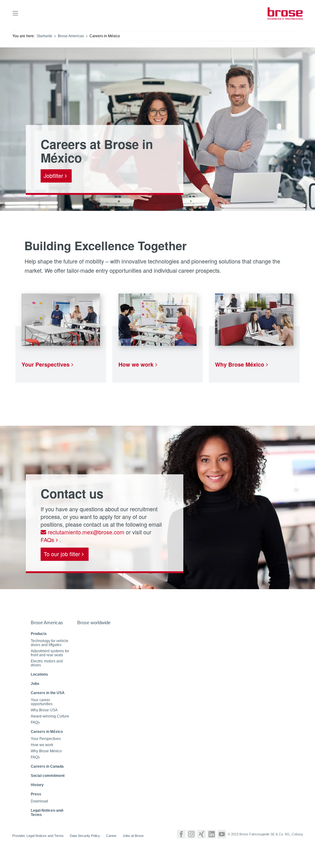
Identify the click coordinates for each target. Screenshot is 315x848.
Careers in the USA (48, 693)
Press (36, 794)
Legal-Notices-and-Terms (47, 812)
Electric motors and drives (47, 663)
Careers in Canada (47, 766)
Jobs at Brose (133, 836)
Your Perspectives (46, 364)
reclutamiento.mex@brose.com (85, 532)
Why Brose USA (44, 710)
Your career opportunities (42, 702)
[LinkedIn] (211, 834)
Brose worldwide (93, 622)
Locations (39, 674)
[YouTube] (221, 834)
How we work (136, 364)
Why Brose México (239, 364)
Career (111, 836)
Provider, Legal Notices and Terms (38, 836)
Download (39, 801)
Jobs (35, 683)
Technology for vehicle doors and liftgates (49, 643)
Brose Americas (71, 36)
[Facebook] (181, 834)
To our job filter (62, 554)
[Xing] (201, 834)
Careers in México (47, 731)
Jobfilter (53, 175)
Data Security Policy (85, 836)
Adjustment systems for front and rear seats (50, 653)
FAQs (47, 540)
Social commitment (48, 776)
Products (39, 634)
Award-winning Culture (50, 716)
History (37, 785)
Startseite (44, 36)
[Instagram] (191, 834)
